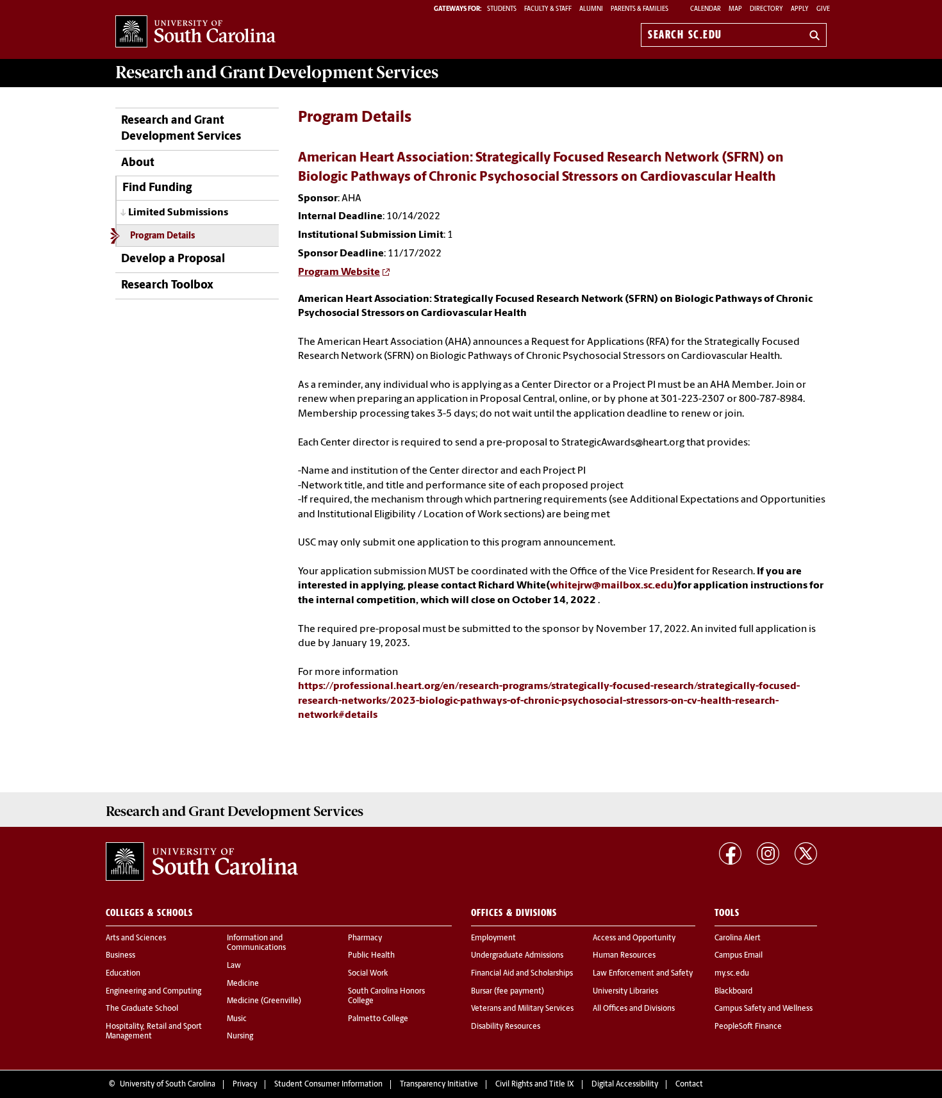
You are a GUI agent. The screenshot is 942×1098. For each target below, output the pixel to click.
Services (276, 72)
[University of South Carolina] (202, 861)
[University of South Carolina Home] (195, 32)
